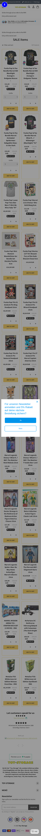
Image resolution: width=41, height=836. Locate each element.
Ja (20, 420)
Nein (20, 428)
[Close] (37, 401)
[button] (5, 4)
